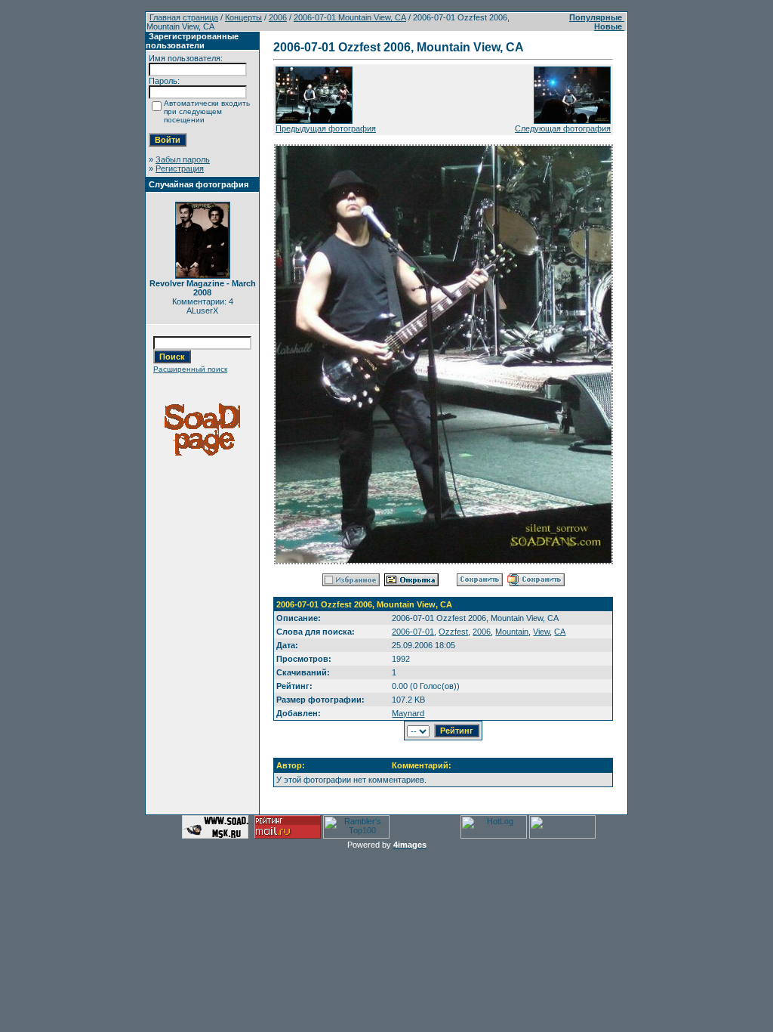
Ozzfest (453, 631)
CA (559, 631)
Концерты (243, 17)
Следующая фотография (563, 128)
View (541, 631)
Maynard (408, 713)
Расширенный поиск (190, 369)
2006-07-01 (413, 631)
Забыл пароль (183, 159)
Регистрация (180, 168)
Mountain (511, 631)
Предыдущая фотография (326, 128)
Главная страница (183, 17)
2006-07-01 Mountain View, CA (350, 17)
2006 (278, 17)
